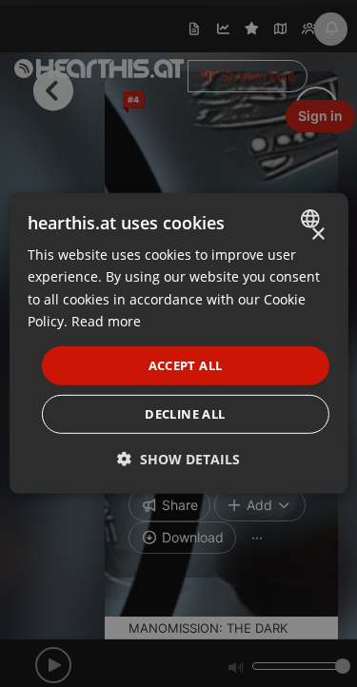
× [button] (317, 234)
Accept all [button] (186, 365)
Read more (106, 320)
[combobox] (313, 218)
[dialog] (178, 343)
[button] (178, 459)
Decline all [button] (185, 413)
